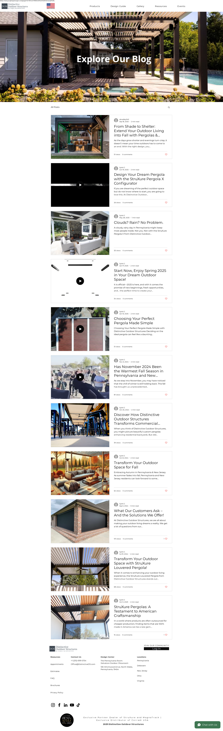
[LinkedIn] (65, 705)
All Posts (55, 107)
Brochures (55, 685)
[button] (95, 6)
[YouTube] (71, 705)
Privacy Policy (56, 692)
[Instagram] (52, 705)
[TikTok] (78, 705)
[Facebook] (59, 705)
